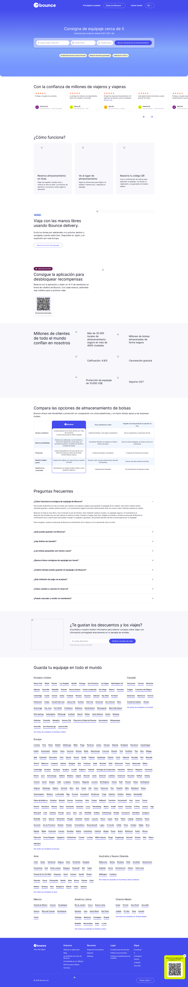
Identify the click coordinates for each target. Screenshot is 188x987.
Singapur (66, 868)
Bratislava (45, 807)
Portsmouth (122, 800)
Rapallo (36, 831)
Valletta (62, 776)
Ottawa (146, 702)
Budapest (124, 745)
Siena (62, 807)
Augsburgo (119, 837)
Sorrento (64, 788)
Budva (120, 831)
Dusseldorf (84, 794)
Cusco (90, 905)
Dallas (62, 696)
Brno (148, 825)
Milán (76, 745)
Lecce (137, 800)
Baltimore (78, 708)
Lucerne (94, 782)
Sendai (81, 874)
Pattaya (84, 880)
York (121, 751)
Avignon (37, 788)
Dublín (36, 751)
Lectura (145, 807)
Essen (113, 831)
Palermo (92, 757)
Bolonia (79, 751)
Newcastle (136, 763)
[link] (48, 245)
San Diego (103, 689)
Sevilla (83, 757)
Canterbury (88, 831)
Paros (126, 825)
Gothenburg (106, 813)
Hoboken (37, 720)
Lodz (45, 813)
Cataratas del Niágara (143, 689)
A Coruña (110, 825)
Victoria (150, 696)
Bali (83, 868)
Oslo (79, 763)
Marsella (149, 757)
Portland (70, 696)
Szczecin (37, 825)
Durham (81, 702)
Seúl (46, 868)
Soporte (90, 953)
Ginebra (121, 794)
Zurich (44, 782)
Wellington (103, 874)
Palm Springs (39, 714)
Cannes (70, 800)
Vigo (152, 807)
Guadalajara (62, 905)
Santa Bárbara (97, 714)
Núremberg (97, 807)
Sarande (129, 837)
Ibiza (71, 788)
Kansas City (66, 720)
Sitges (141, 825)
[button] (133, 42)
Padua (135, 782)
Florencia (90, 745)
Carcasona (125, 813)
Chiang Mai (53, 880)
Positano (76, 782)
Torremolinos (79, 825)
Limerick (98, 831)
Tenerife (119, 788)
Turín (62, 757)
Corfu (118, 757)
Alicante (86, 776)
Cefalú (118, 825)
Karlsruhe (52, 831)
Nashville (45, 689)
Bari (141, 757)
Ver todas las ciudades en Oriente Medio (131, 916)
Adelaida (102, 868)
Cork (44, 819)
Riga (68, 794)
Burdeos (47, 770)
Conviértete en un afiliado (73, 961)
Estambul (43, 757)
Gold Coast (139, 868)
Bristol (36, 776)
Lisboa (98, 745)
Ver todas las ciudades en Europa (46, 849)
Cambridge (38, 696)
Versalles (70, 831)
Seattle (74, 683)
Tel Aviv (125, 905)
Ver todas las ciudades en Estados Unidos (50, 732)
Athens (55, 751)
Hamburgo (101, 757)
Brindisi (62, 800)
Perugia (70, 819)
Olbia (127, 788)
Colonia (37, 782)
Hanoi (65, 874)
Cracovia (105, 751)
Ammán (141, 911)
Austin (46, 696)
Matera (128, 794)
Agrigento (60, 837)
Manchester (95, 751)
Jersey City (71, 702)
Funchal (75, 794)
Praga (82, 745)
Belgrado (85, 782)
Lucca (88, 807)
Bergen (52, 782)
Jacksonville (63, 726)
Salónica (112, 794)
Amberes (139, 819)
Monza (145, 831)
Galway (147, 776)
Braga (110, 837)
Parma (120, 807)
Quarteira (79, 807)
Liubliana (111, 776)
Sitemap (90, 956)
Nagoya (61, 862)
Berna (147, 819)
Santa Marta (94, 911)
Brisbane (120, 862)
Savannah (99, 702)
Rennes (54, 807)
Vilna (87, 800)
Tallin (59, 782)
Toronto (141, 683)
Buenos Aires (100, 905)
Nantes (36, 807)
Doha (134, 911)
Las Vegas (105, 683)
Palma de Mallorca (41, 800)
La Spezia (67, 782)
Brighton (82, 770)
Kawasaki (76, 868)
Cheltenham (71, 837)
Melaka (36, 887)
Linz (80, 813)
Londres (37, 745)
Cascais (61, 831)
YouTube (137, 966)
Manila (63, 880)
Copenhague (145, 745)
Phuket (89, 874)
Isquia (110, 819)
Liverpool (54, 763)
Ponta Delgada (48, 837)
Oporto (68, 757)
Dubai (118, 905)
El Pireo (137, 807)
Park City (89, 702)
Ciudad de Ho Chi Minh (42, 874)
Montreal (149, 683)
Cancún (53, 905)
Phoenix (79, 696)
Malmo (78, 831)
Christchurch (120, 868)
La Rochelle (59, 794)
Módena (70, 776)
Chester (69, 825)
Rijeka (44, 831)
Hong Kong (38, 868)
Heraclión (121, 770)
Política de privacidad (118, 953)
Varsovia (70, 751)
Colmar (94, 800)
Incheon (73, 874)
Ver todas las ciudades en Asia (45, 892)
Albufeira (37, 843)
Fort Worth (58, 708)
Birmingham (104, 782)
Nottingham (144, 782)
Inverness (79, 800)
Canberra (113, 874)
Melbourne (103, 862)
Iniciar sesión (136, 5)
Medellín (78, 923)
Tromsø (81, 837)
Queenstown (147, 862)
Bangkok (86, 862)
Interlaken (136, 813)
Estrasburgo (52, 776)
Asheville (37, 726)
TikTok (136, 959)
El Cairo (127, 911)
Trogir (104, 794)
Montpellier (138, 794)
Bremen (61, 825)
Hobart (130, 868)
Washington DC (117, 683)
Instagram (138, 956)
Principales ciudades (92, 5)
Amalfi (113, 807)
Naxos (102, 819)
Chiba (76, 887)
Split (35, 757)
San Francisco (93, 683)
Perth (128, 862)
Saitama (84, 887)
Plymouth (37, 837)
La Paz (104, 923)
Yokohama (51, 862)
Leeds (94, 776)
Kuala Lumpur (55, 868)
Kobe (70, 880)
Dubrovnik (119, 763)
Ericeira (138, 837)
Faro (112, 788)
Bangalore (60, 887)
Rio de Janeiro (80, 905)
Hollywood (38, 702)
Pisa (136, 751)
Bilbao (145, 763)
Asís (77, 788)
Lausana (95, 819)
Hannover (104, 788)
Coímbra (52, 813)
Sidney (112, 862)
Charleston (68, 708)
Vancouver (131, 683)
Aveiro (137, 831)
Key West (105, 696)
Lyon (43, 776)
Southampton (39, 794)
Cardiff (74, 770)
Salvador (78, 911)
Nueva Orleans (74, 689)
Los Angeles (64, 683)
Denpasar (57, 874)
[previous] (143, 116)
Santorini (102, 776)
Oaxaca (36, 911)
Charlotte (46, 720)
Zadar (95, 763)
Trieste (114, 782)
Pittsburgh (62, 714)
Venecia (107, 745)
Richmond (141, 696)
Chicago (82, 683)
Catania (110, 757)
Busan (76, 880)
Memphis (56, 720)
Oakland (96, 696)
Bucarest (130, 776)
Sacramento (103, 720)
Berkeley (116, 714)
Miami (47, 683)
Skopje (105, 831)
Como (96, 788)
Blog (65, 953)
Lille (89, 788)
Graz (75, 813)
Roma (50, 745)
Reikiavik (102, 800)
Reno (119, 702)
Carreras (67, 968)
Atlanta (111, 689)
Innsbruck (121, 776)
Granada (128, 807)
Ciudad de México (40, 905)
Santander (70, 807)
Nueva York (38, 683)
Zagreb (78, 776)
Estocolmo (53, 757)
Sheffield (88, 813)
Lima (85, 911)
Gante (83, 788)
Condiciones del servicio (119, 950)
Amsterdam (45, 751)
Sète (144, 837)
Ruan (117, 819)
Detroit (80, 714)
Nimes (151, 837)
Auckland (136, 862)
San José (47, 708)
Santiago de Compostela (106, 770)
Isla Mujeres (61, 911)
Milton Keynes (100, 837)
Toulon (144, 800)
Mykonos (44, 763)
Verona (76, 757)
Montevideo (88, 923)
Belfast (139, 776)
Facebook (137, 950)
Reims (123, 819)
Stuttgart (56, 770)
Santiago (78, 917)
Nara (52, 887)
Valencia (126, 757)
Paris (44, 745)
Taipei (89, 868)
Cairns (110, 868)
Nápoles (37, 689)
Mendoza (87, 917)
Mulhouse (129, 831)
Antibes (97, 813)
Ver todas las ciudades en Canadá (140, 707)
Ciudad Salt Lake (58, 702)
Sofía (111, 763)
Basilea (116, 813)
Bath (121, 782)
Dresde (61, 813)
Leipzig (130, 819)
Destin (107, 714)
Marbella (37, 819)
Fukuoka (37, 880)
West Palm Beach (115, 708)
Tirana (127, 763)
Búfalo (87, 714)
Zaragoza (145, 813)
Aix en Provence (49, 825)
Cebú (91, 880)
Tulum (36, 917)
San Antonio (110, 702)
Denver (54, 696)
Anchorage (38, 708)
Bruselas (134, 757)
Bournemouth (92, 825)
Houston (87, 696)
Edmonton (131, 696)
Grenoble (78, 819)
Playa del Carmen (48, 911)
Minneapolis (102, 708)
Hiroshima (76, 862)
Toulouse (86, 763)
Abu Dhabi (135, 905)
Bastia (87, 819)
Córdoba (53, 800)
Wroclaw (103, 763)
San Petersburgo (49, 726)
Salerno (55, 788)
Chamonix (148, 770)
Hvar (131, 800)
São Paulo (105, 911)
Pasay (44, 880)
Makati (68, 887)
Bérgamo (139, 770)
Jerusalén (145, 905)
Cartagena (97, 917)
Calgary (130, 689)
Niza (142, 751)
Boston (54, 683)
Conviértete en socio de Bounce (73, 957)
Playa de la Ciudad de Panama (84, 720)
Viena (62, 751)
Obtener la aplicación (72, 950)
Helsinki (91, 770)
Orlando (64, 689)
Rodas (143, 788)
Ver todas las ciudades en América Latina (90, 929)
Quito (97, 923)
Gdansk (63, 763)
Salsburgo (46, 788)
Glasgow (72, 763)
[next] (151, 116)
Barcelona (134, 745)
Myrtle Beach (90, 708)
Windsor (50, 794)
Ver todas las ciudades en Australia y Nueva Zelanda (119, 880)
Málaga (149, 751)
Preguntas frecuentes (95, 950)
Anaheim (71, 714)
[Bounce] (45, 5)
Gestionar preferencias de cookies (120, 957)
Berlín (86, 751)
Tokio (36, 862)
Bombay (45, 887)
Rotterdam (61, 819)
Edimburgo (67, 745)
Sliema (106, 807)
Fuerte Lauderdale (89, 689)
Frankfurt (128, 751)
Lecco (68, 813)
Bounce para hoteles (71, 965)
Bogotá (106, 917)
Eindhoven (95, 794)
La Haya (90, 837)
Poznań (128, 782)
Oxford (36, 763)
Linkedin (137, 962)
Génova (130, 770)
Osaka (42, 862)
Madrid (58, 745)
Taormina (111, 800)
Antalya (133, 825)
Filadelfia (55, 689)
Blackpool (135, 788)
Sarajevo (65, 770)
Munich (114, 751)
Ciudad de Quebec (134, 702)
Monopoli (37, 813)
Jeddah (118, 911)
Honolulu (120, 689)
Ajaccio (51, 819)
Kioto (68, 862)
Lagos (102, 825)
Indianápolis (50, 714)
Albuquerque (115, 720)
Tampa (46, 702)
